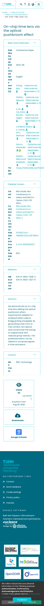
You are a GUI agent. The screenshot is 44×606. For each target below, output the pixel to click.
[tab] (22, 43)
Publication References (17, 15)
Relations (12, 269)
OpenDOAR (13, 574)
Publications (18, 12)
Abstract (12, 299)
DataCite (11, 562)
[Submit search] (21, 4)
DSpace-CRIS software (23, 515)
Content (12, 355)
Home (5, 12)
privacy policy (34, 594)
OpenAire (31, 574)
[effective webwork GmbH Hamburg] (20, 526)
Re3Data (28, 562)
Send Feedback (13, 486)
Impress (10, 502)
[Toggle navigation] (38, 4)
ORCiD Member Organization (30, 549)
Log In (29, 4)
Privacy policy (13, 497)
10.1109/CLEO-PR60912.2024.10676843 (27, 234)
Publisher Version (16, 184)
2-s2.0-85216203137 (25, 244)
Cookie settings (13, 492)
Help (25, 4)
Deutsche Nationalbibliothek (11, 549)
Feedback (22, 599)
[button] (32, 4)
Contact (10, 481)
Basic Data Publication (18, 43)
